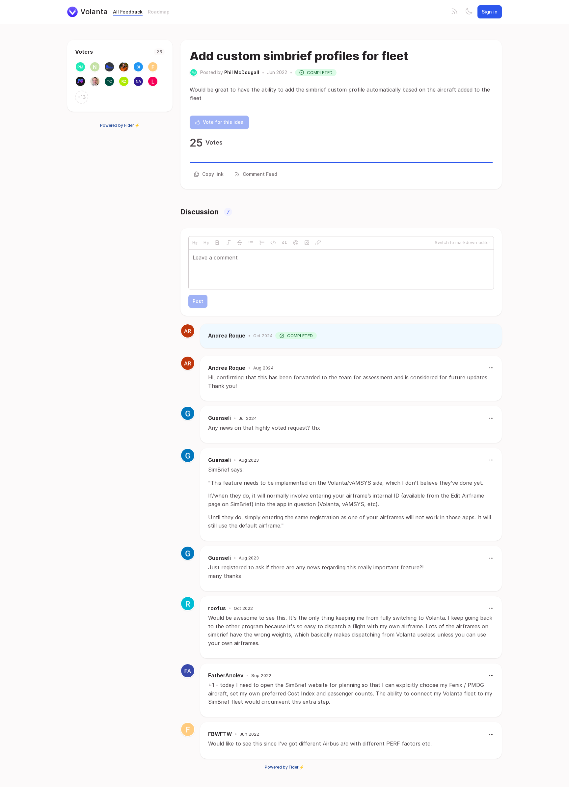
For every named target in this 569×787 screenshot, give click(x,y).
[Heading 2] (195, 243)
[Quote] (284, 243)
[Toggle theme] (469, 12)
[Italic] (228, 243)
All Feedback (128, 11)
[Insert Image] (307, 243)
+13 (82, 97)
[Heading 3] (206, 243)
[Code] (273, 243)
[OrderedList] (262, 243)
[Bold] (217, 243)
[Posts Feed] (454, 12)
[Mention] (296, 243)
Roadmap (159, 11)
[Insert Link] (318, 243)
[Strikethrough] (240, 243)
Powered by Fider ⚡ (120, 125)
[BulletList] (251, 243)
